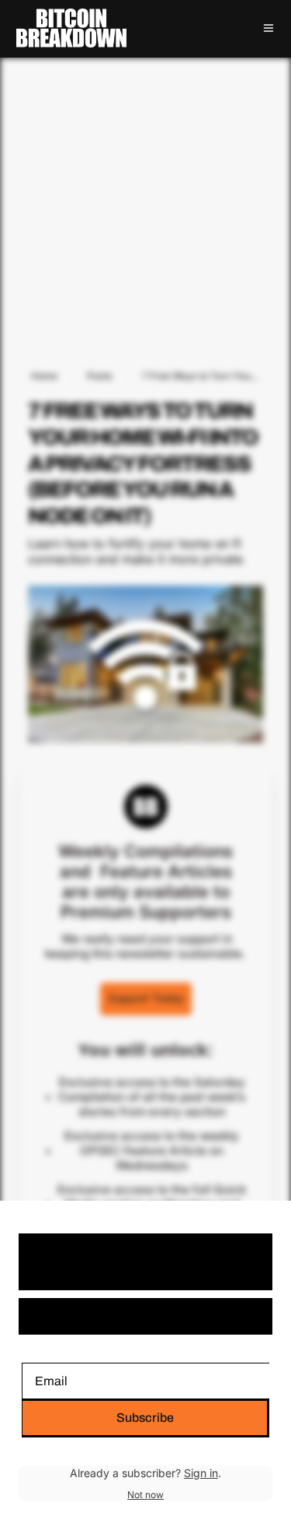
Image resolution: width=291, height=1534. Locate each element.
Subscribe (145, 1417)
